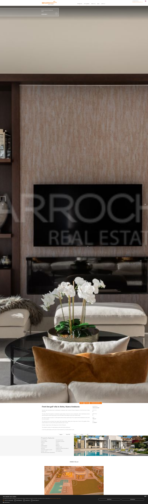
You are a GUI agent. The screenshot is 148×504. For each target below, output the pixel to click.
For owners (86, 3)
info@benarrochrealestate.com (137, 2)
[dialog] (74, 499)
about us (93, 3)
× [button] (146, 496)
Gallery (86, 402)
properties (79, 3)
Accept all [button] (109, 499)
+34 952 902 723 (135, 1)
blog (98, 3)
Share (75, 434)
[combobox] (145, 496)
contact (103, 3)
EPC (88, 434)
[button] (32, 502)
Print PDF (68, 434)
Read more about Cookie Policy (55, 498)
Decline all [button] (132, 499)
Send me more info (96, 402)
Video (81, 402)
